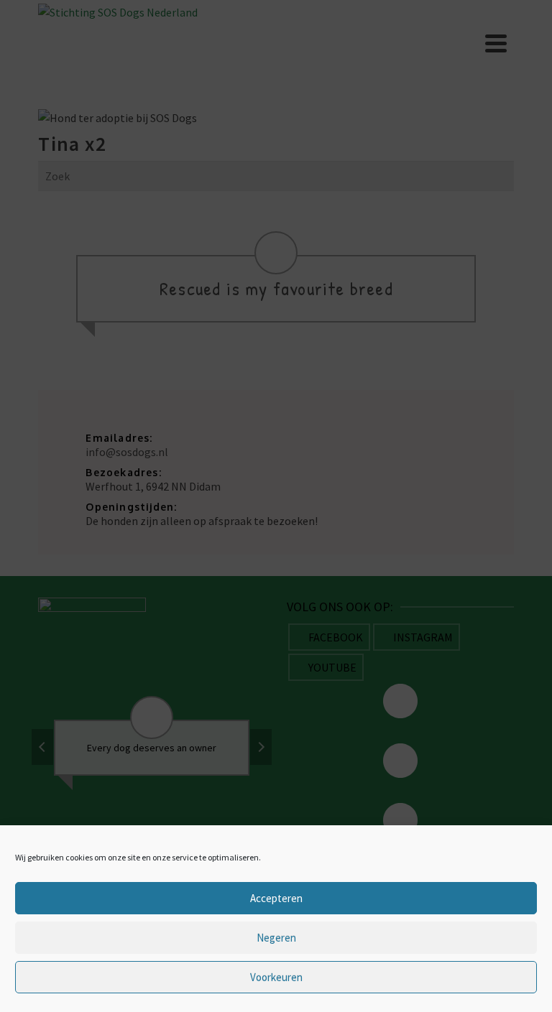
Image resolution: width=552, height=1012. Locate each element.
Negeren (276, 937)
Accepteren (276, 898)
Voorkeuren (276, 977)
